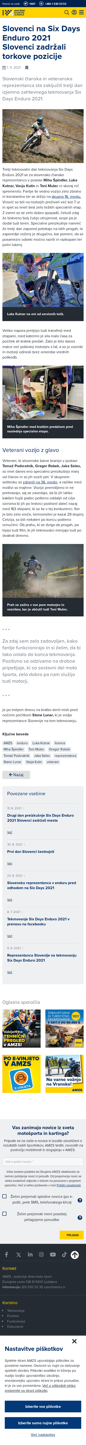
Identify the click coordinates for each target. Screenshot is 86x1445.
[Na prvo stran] (23, 12)
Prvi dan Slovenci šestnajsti (30, 851)
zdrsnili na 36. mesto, (40, 482)
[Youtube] (52, 1254)
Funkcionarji (16, 1321)
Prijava (73, 1235)
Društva (13, 1315)
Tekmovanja (15, 1310)
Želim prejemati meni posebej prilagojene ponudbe (42, 1216)
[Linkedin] (30, 1254)
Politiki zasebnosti (69, 1185)
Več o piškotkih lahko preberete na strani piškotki (40, 1388)
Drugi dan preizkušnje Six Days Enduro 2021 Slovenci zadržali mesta (40, 818)
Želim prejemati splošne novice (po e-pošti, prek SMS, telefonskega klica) (42, 1199)
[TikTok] (64, 1254)
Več (9, 832)
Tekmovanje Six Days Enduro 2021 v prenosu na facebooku (38, 921)
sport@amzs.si (54, 1287)
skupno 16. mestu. (66, 196)
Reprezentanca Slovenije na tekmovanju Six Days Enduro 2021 (41, 958)
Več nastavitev (43, 1434)
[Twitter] (18, 1254)
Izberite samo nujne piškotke (43, 1423)
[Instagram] (41, 1254)
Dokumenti (15, 1326)
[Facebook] (7, 1254)
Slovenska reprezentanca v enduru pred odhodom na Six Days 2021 (41, 885)
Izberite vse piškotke (43, 1406)
